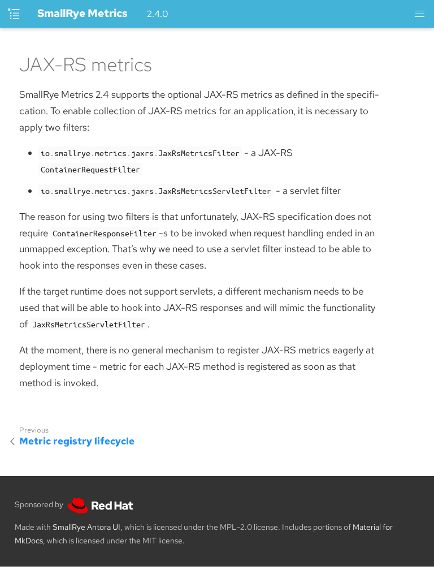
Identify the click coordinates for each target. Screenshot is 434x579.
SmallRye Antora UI (86, 527)
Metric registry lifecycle (76, 441)
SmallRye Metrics (82, 13)
